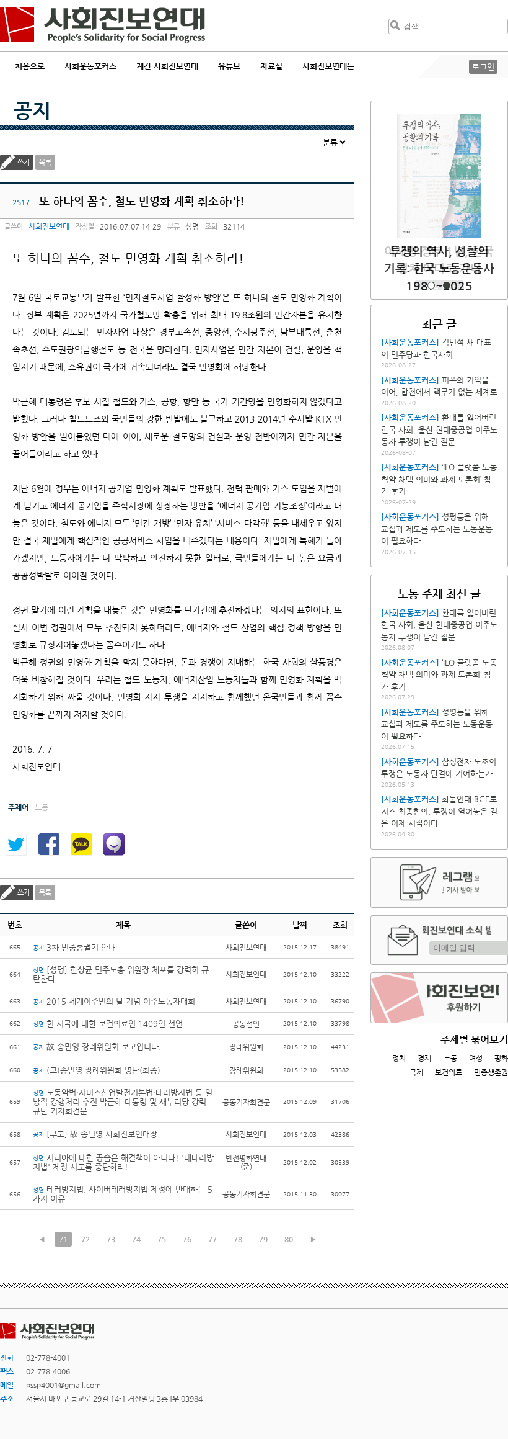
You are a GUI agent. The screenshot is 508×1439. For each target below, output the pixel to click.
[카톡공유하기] (81, 844)
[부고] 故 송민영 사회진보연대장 (95, 1134)
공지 (32, 110)
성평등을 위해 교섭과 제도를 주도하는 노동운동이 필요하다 (437, 528)
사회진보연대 (102, 25)
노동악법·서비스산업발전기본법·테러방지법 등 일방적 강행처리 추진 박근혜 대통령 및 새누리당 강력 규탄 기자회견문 (122, 1102)
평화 (501, 1058)
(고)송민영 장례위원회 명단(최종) (96, 1070)
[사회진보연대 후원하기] (439, 998)
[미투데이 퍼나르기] (114, 844)
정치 (399, 1058)
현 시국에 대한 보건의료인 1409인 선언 (108, 1023)
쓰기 (23, 162)
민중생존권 (491, 1072)
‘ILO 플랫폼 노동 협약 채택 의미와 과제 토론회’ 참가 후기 (439, 479)
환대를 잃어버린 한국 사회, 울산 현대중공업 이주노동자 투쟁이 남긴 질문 (439, 429)
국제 (416, 1072)
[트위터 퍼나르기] (15, 844)
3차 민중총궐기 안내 (74, 947)
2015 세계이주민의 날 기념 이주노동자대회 (114, 1001)
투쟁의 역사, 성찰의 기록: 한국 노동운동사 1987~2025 (439, 268)
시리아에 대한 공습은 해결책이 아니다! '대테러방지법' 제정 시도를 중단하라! (123, 1162)
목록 (45, 162)
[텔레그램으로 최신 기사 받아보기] (439, 882)
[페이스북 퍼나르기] (48, 844)
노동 (450, 1058)
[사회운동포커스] (410, 342)
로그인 (483, 66)
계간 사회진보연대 (167, 66)
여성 (476, 1058)
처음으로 (30, 66)
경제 (424, 1058)
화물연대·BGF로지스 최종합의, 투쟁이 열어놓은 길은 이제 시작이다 (439, 811)
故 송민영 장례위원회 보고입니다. (97, 1046)
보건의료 (448, 1072)
